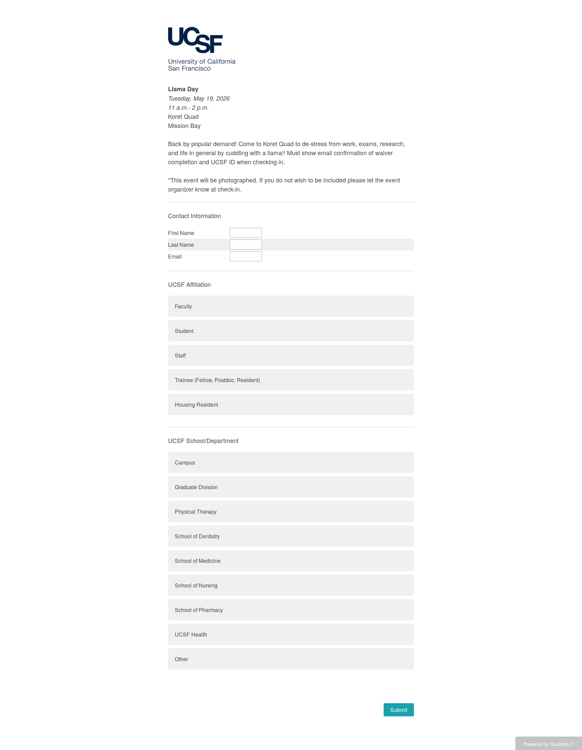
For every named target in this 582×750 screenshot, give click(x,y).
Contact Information (194, 215)
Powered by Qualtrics (546, 744)
